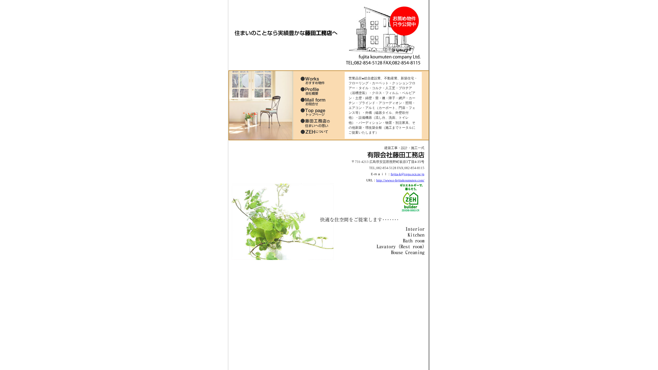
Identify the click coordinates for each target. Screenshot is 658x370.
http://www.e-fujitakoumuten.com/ (400, 180)
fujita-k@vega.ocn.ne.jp (407, 174)
